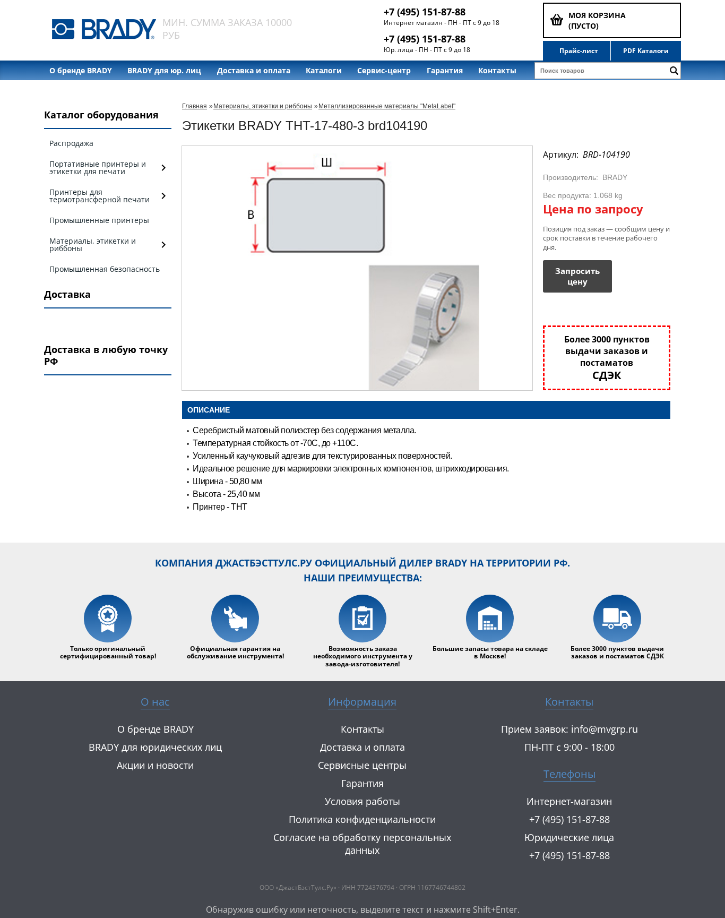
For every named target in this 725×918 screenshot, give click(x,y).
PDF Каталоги (646, 51)
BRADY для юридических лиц (155, 747)
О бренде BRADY (80, 70)
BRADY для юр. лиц (164, 70)
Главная (194, 106)
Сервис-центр (384, 70)
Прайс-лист (578, 51)
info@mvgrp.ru (604, 729)
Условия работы (362, 801)
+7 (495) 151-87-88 (424, 11)
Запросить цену (577, 276)
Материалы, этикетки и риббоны (262, 106)
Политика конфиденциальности (362, 819)
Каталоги (324, 70)
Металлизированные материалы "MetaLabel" (386, 106)
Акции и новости (155, 765)
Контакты (497, 70)
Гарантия (445, 70)
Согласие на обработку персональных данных (362, 843)
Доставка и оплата (253, 70)
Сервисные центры (362, 765)
